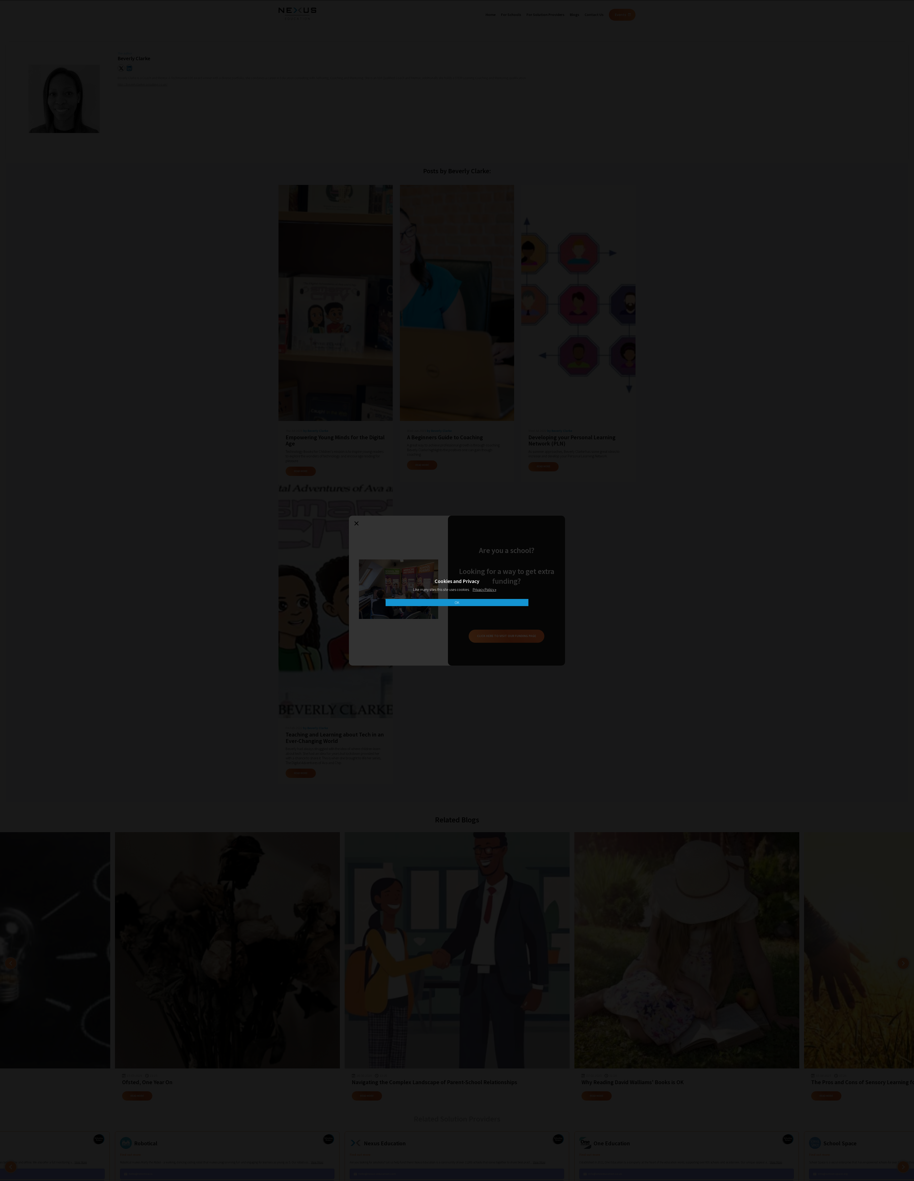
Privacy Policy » (484, 589)
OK (457, 602)
